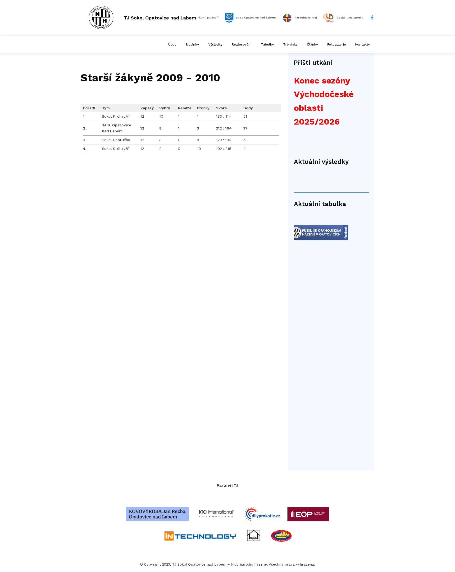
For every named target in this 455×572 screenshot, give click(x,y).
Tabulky (267, 44)
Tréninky (290, 44)
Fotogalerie (336, 44)
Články (312, 44)
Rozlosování (241, 44)
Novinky (192, 44)
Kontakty (362, 44)
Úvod (172, 44)
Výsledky (215, 44)
